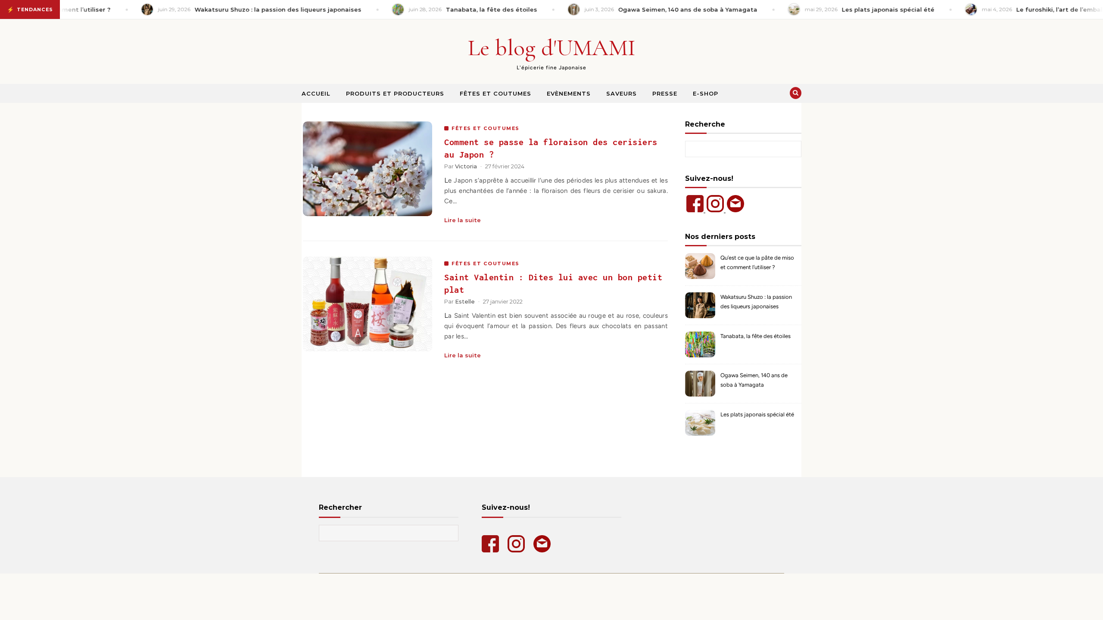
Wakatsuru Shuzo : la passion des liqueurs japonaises (756, 302)
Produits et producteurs (395, 93)
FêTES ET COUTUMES (486, 128)
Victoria (466, 166)
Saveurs (621, 93)
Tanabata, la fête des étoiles (755, 336)
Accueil (316, 93)
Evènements (569, 93)
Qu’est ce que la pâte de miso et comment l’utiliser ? (757, 262)
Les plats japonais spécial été (757, 414)
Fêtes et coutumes (495, 93)
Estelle (465, 301)
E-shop (705, 93)
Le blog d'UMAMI (552, 48)
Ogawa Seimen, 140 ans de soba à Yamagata (754, 380)
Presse (664, 93)
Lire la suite (462, 220)
